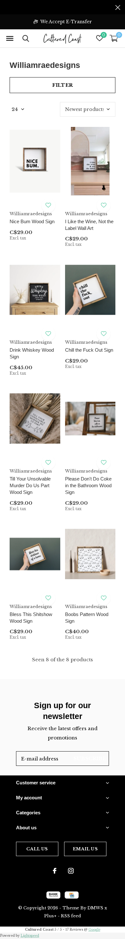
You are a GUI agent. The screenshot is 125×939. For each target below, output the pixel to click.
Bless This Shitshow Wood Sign (31, 618)
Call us (37, 849)
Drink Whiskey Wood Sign (32, 353)
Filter (62, 85)
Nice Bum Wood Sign (32, 221)
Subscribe (89, 758)
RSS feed (71, 916)
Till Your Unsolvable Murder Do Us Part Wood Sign (30, 485)
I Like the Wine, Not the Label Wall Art (89, 225)
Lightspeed (30, 936)
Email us (85, 849)
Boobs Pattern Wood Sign (86, 618)
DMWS (95, 908)
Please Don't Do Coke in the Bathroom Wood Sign (88, 485)
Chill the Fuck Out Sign (89, 350)
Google (94, 930)
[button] (9, 38)
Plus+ (50, 916)
